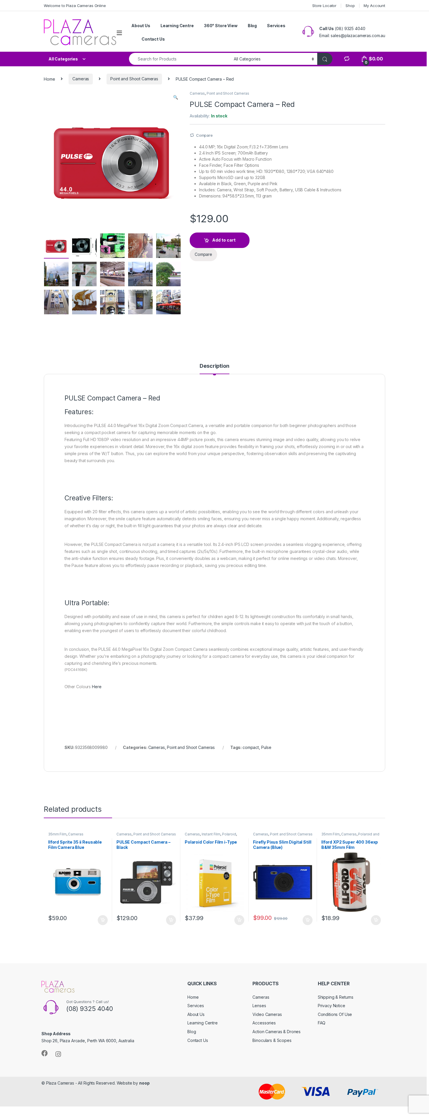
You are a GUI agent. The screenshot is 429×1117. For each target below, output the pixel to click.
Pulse (266, 747)
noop (144, 1082)
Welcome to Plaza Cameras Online (75, 5)
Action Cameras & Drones (276, 1031)
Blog (252, 25)
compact (251, 747)
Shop (350, 5)
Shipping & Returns (335, 997)
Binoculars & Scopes (271, 1040)
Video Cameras (267, 1014)
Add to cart (224, 239)
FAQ (322, 1022)
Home (49, 78)
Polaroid (229, 834)
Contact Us (153, 39)
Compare (204, 135)
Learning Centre (177, 25)
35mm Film (57, 834)
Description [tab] (214, 366)
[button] (175, 97)
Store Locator (324, 5)
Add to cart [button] (103, 920)
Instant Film (211, 834)
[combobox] (180, 59)
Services (276, 25)
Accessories (263, 1022)
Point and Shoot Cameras (134, 78)
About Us (140, 25)
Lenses (259, 1005)
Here (96, 686)
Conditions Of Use (335, 1014)
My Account (374, 5)
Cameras (80, 78)
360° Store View (221, 25)
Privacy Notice (331, 1005)
